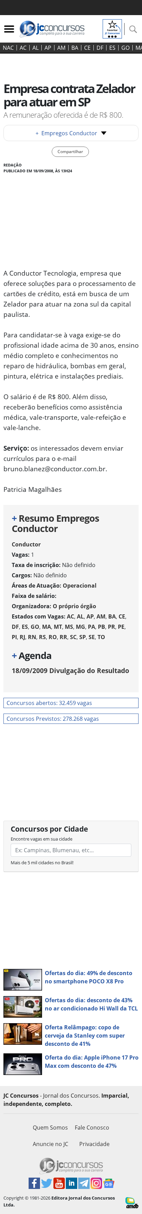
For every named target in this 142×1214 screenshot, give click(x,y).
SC (73, 637)
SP (82, 637)
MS (69, 627)
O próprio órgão (74, 606)
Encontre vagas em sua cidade (41, 839)
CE (87, 47)
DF (100, 47)
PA (91, 627)
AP (47, 47)
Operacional (80, 585)
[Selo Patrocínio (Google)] (112, 28)
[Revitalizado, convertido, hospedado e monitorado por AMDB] (132, 1202)
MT (58, 627)
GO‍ (125, 47)
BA (74, 47)
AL (35, 47)
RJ (22, 637)
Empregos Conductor (66, 133)
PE (121, 627)
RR (63, 637)
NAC (8, 47)
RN (32, 637)
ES (112, 47)
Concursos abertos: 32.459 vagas (49, 703)
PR (111, 627)
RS (42, 637)
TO (101, 637)
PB (101, 627)
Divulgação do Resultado (70, 670)
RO (53, 637)
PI (14, 637)
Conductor (26, 544)
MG (80, 627)
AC (23, 47)
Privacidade (94, 1144)
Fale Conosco (92, 1127)
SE (92, 637)
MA (46, 627)
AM (61, 47)
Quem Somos (50, 1127)
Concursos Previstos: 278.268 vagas (53, 718)
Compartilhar (70, 151)
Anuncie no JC (50, 1144)
